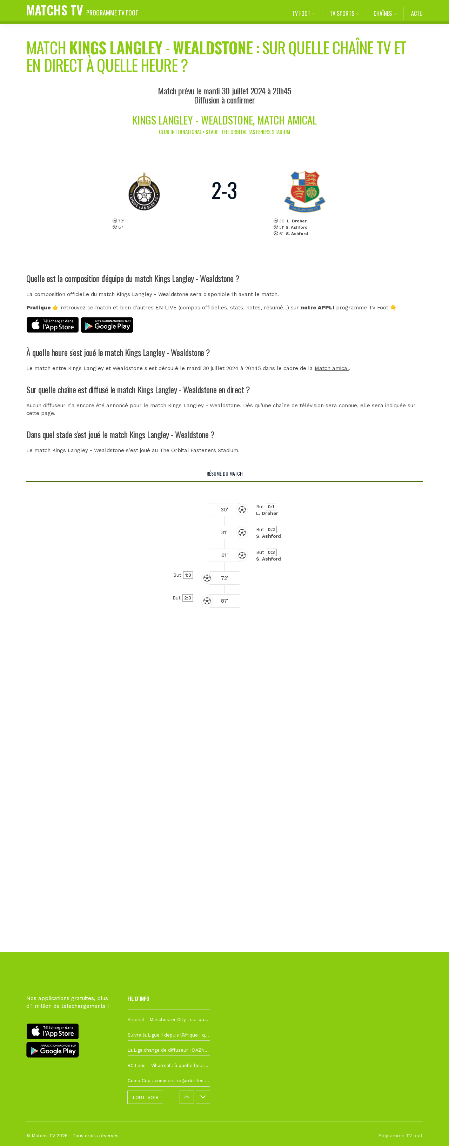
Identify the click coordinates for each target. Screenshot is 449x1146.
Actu (417, 13)
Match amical (332, 368)
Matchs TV (82, 9)
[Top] (430, 1130)
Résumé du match (225, 473)
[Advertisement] (224, 748)
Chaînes (383, 13)
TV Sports (342, 13)
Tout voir (145, 1097)
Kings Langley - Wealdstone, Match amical (224, 120)
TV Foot (301, 13)
